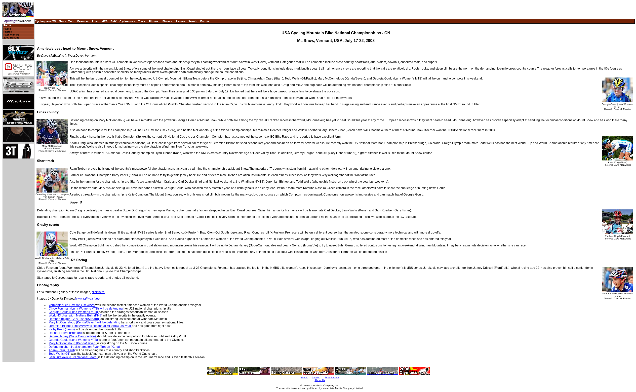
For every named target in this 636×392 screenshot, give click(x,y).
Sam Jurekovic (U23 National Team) (73, 357)
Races (7, 28)
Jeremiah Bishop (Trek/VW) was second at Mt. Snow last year (90, 326)
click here (98, 292)
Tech (71, 21)
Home (7, 25)
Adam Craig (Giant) (62, 350)
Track (141, 21)
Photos (154, 21)
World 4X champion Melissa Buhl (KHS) (76, 315)
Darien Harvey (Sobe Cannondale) (73, 336)
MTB (105, 21)
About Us (320, 380)
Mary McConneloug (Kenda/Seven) (73, 343)
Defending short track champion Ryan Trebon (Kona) (84, 347)
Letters (180, 21)
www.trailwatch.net (87, 298)
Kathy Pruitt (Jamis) (62, 329)
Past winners (11, 34)
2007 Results (11, 37)
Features (83, 21)
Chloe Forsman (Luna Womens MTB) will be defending (86, 308)
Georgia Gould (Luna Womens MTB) (74, 312)
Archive (316, 377)
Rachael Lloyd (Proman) (65, 333)
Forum (204, 21)
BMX (114, 21)
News (62, 21)
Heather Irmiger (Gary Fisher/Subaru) (74, 319)
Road (95, 21)
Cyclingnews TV (45, 21)
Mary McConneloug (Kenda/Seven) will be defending (85, 322)
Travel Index (332, 377)
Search (192, 21)
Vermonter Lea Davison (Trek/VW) (72, 305)
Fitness (167, 21)
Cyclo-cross (127, 21)
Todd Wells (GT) (60, 353)
